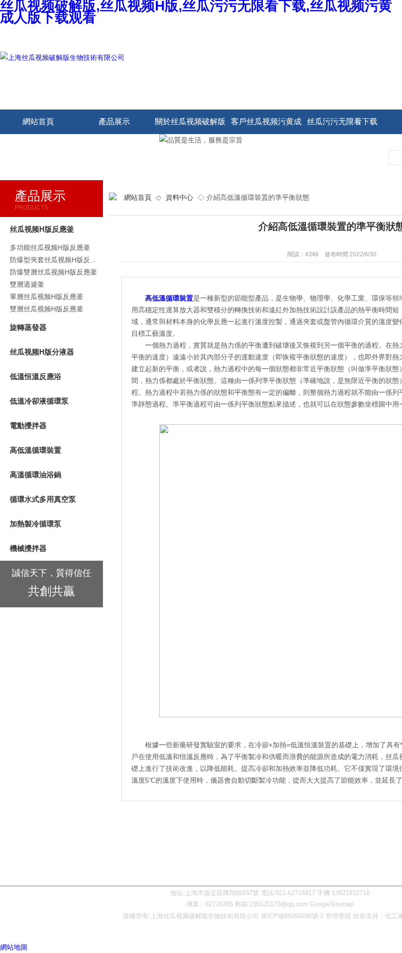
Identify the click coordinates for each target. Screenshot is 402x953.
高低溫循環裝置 (35, 450)
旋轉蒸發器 (28, 327)
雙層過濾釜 (27, 284)
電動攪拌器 (28, 425)
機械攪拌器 (28, 548)
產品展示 (114, 121)
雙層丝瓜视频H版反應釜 (46, 309)
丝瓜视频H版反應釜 (42, 229)
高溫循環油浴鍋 (35, 474)
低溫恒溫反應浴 (35, 376)
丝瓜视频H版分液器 (42, 352)
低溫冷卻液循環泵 (39, 401)
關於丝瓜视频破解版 (190, 121)
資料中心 (179, 197)
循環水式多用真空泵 (43, 499)
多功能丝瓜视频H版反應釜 (50, 247)
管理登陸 (338, 916)
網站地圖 (13, 947)
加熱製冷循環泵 (35, 523)
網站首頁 (38, 121)
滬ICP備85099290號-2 (292, 916)
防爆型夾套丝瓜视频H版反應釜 (56, 260)
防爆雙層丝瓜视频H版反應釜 (53, 272)
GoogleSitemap (331, 904)
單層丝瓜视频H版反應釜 (46, 296)
